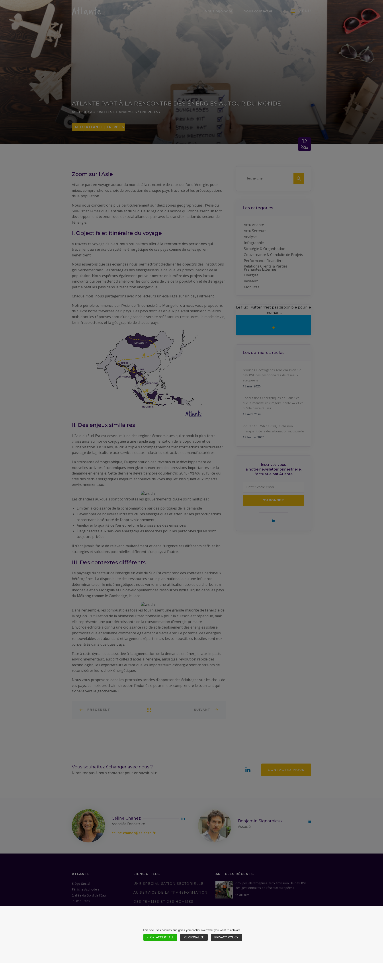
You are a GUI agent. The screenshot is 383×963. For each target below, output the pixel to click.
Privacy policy (226, 937)
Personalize (194, 937)
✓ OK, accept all (160, 937)
